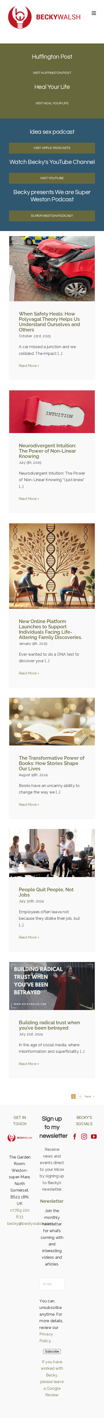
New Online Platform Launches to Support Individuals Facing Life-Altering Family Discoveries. (50, 629)
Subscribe (52, 1351)
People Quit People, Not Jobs (46, 892)
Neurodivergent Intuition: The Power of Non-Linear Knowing (47, 451)
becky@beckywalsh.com (30, 1223)
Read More (28, 366)
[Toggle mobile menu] (94, 13)
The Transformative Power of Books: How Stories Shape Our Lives (51, 763)
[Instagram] (84, 1136)
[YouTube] (94, 1136)
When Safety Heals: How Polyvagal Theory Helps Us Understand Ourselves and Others (49, 322)
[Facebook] (75, 1136)
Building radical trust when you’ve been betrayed (49, 1025)
